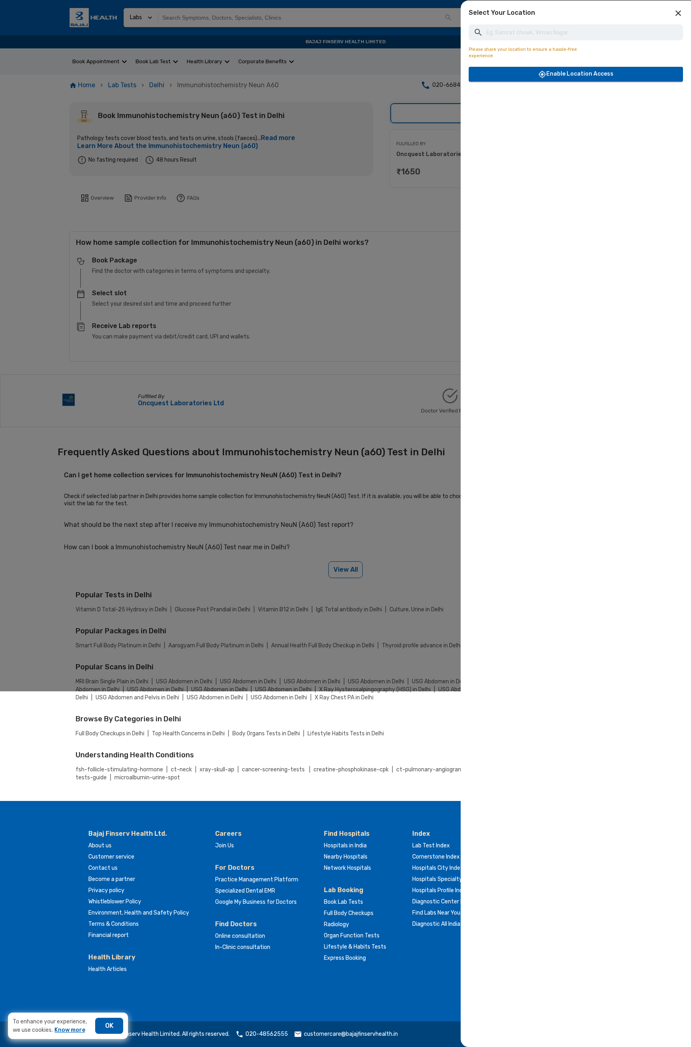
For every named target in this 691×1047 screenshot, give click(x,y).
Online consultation (240, 936)
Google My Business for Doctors (256, 902)
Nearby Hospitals (345, 856)
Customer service (111, 856)
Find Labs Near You (436, 912)
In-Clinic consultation (242, 947)
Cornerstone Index (436, 856)
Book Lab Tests (343, 902)
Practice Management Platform (256, 879)
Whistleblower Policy (114, 901)
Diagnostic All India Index (443, 924)
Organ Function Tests (351, 935)
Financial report (108, 935)
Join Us (224, 845)
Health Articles (107, 969)
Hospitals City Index (437, 868)
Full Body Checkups (348, 913)
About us (100, 845)
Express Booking (345, 958)
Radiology (336, 924)
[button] (678, 13)
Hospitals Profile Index (440, 890)
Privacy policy (106, 890)
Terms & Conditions (113, 924)
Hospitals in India (345, 845)
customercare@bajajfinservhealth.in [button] (351, 1034)
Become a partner (111, 879)
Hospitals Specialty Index (444, 879)
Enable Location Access (579, 73)
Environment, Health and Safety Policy (138, 912)
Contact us (103, 868)
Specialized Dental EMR (245, 890)
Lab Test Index (431, 845)
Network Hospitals (347, 868)
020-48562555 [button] (267, 1034)
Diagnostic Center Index (443, 901)
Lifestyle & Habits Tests (355, 946)
